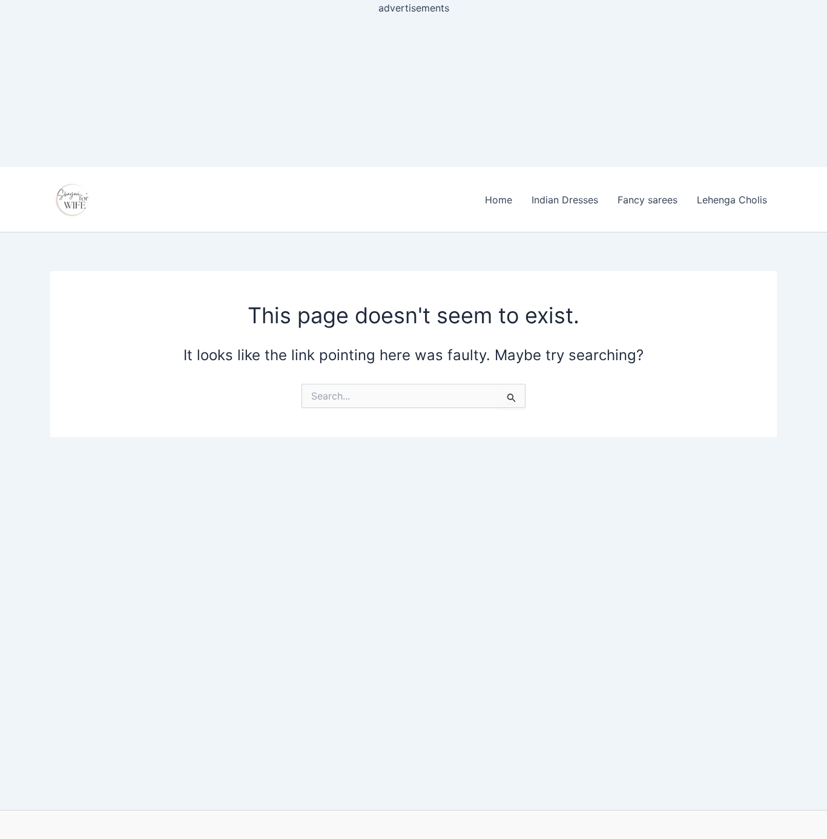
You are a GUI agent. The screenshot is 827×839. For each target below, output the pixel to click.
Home (498, 200)
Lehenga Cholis (732, 200)
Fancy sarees (647, 200)
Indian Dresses (565, 200)
